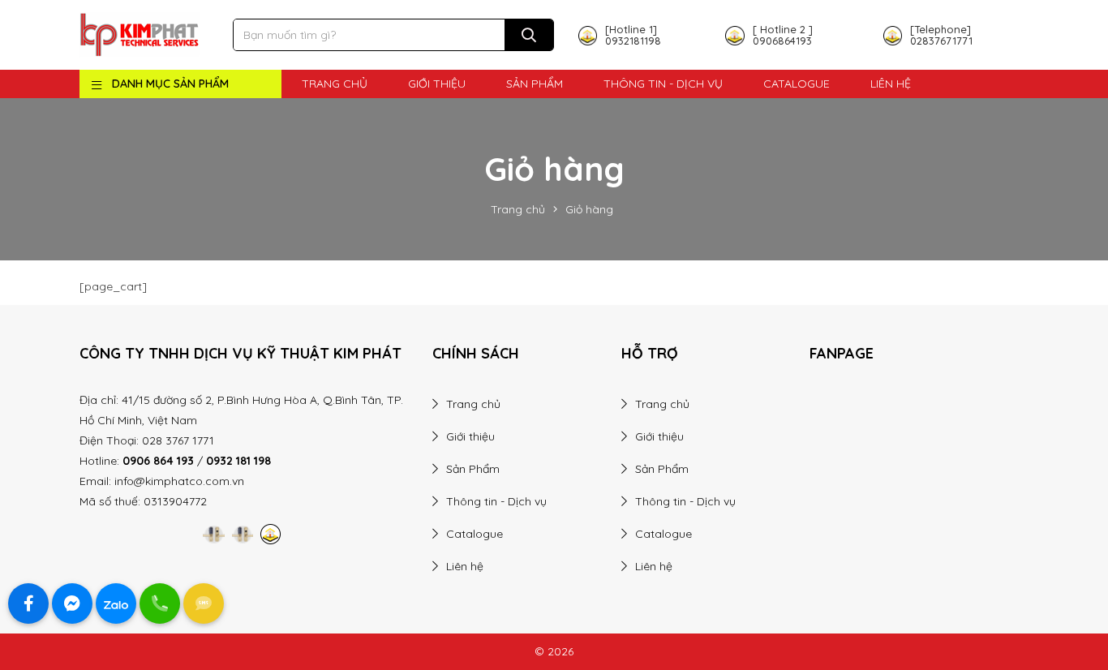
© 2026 (554, 651)
